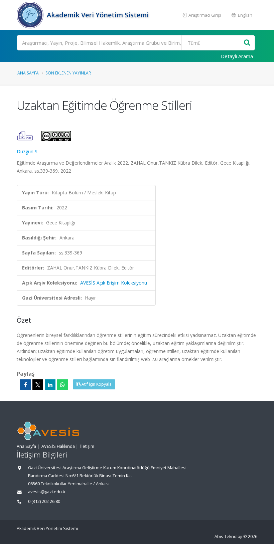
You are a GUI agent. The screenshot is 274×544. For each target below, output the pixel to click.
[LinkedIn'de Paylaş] (50, 384)
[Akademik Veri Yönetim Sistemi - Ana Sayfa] (31, 15)
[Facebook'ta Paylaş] (25, 384)
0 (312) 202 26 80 (44, 501)
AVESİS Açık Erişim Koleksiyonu (113, 283)
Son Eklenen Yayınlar (68, 72)
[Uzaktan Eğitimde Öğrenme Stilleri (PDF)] (26, 135)
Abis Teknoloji (228, 536)
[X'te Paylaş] (37, 384)
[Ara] (247, 42)
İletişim (87, 446)
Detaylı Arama (237, 56)
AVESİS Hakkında (58, 446)
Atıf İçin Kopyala (96, 384)
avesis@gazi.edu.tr (47, 492)
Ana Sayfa (28, 72)
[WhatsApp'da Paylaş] (62, 384)
